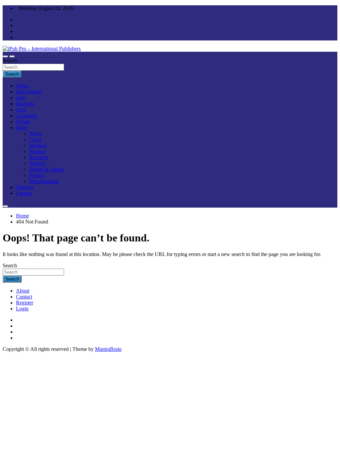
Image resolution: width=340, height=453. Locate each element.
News (35, 133)
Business (25, 103)
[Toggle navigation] (5, 56)
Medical (37, 145)
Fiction (23, 121)
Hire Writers (29, 92)
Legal (35, 139)
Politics (36, 175)
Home (22, 86)
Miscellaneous (44, 181)
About (22, 290)
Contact (24, 193)
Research (38, 157)
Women (37, 163)
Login (22, 308)
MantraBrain (108, 349)
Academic (26, 115)
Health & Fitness (46, 169)
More (21, 127)
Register (24, 302)
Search (10, 60)
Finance (37, 151)
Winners (24, 187)
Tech (21, 109)
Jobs (20, 97)
